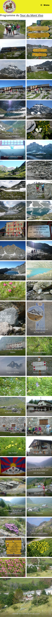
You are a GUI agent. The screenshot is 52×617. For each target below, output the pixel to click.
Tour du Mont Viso (31, 15)
